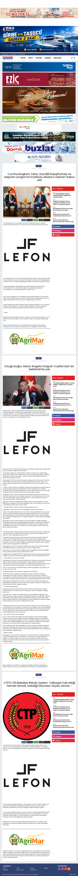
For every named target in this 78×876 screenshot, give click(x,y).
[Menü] (72, 58)
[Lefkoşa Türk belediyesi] (39, 136)
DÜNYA (30, 58)
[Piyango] (39, 13)
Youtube (57, 235)
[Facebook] (59, 869)
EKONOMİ (39, 58)
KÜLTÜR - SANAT (20, 870)
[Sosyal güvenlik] (39, 119)
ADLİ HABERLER (33, 870)
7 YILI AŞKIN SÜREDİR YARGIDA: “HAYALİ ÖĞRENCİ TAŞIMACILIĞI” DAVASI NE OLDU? (62, 195)
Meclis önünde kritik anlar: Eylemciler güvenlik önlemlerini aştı (63, 220)
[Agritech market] (27, 338)
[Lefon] (27, 250)
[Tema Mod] (74, 58)
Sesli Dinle (47, 220)
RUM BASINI (57, 58)
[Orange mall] (39, 127)
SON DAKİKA (14, 54)
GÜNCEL (23, 58)
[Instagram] (62, 869)
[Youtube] (65, 869)
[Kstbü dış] (39, 67)
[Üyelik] (75, 54)
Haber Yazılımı (72, 874)
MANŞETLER (22, 54)
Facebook (57, 226)
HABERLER (47, 58)
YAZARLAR (6, 54)
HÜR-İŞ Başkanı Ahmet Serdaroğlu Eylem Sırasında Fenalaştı (63, 209)
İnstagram (57, 231)
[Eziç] (39, 79)
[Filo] (39, 39)
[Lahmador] (39, 100)
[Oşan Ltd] (39, 158)
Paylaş (24, 220)
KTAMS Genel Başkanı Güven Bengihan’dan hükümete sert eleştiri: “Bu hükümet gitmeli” (61, 202)
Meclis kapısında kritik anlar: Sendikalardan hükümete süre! (62, 215)
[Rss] (68, 869)
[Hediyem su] (39, 147)
